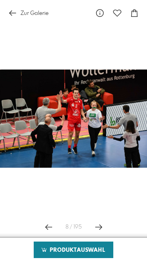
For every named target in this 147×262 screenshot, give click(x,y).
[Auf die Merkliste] (117, 13)
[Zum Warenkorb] (134, 13)
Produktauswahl (76, 250)
